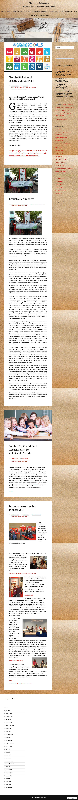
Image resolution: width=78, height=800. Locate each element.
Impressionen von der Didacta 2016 (22, 508)
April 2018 (8, 755)
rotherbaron (58, 193)
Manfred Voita (59, 140)
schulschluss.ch (59, 130)
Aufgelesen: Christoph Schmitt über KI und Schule (63, 66)
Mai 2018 (8, 752)
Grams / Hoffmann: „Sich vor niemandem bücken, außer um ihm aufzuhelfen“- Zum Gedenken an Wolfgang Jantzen (64, 94)
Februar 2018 (9, 761)
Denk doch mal (37, 484)
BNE (64, 110)
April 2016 (8, 781)
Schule (57, 119)
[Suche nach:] (64, 47)
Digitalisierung (65, 112)
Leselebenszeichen (60, 171)
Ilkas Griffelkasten (39, 3)
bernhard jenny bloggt (61, 190)
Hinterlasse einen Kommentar (19, 89)
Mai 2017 (8, 767)
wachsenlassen (59, 156)
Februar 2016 (9, 787)
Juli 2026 (8, 710)
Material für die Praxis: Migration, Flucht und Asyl (22, 573)
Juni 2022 (8, 719)
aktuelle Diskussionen (18, 11)
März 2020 (8, 731)
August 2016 (9, 775)
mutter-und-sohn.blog (61, 137)
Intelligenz (72, 116)
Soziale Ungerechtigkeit (63, 119)
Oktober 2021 (9, 722)
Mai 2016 (8, 778)
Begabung (65, 104)
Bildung (56, 107)
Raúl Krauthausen (60, 150)
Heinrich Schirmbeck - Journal (63, 174)
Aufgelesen (28, 11)
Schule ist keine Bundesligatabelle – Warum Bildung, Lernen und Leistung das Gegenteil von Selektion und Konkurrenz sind (64, 72)
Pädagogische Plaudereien (40, 11)
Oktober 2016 (9, 773)
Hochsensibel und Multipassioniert (60, 177)
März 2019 (8, 737)
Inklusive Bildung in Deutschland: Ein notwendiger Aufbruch (61, 80)
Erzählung (58, 113)
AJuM (10, 680)
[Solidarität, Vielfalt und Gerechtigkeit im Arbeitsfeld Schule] (28, 440)
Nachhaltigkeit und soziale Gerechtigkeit (21, 79)
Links (75, 11)
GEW (61, 113)
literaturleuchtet (59, 165)
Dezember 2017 (10, 764)
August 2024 (9, 713)
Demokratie (57, 112)
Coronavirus (68, 110)
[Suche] (72, 47)
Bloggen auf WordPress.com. (39, 797)
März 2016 (8, 784)
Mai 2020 (8, 728)
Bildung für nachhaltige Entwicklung (66, 107)
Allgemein (15, 460)
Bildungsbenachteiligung (60, 108)
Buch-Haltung (59, 153)
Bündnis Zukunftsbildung (16, 660)
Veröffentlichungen (44, 15)
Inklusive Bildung (67, 116)
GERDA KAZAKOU (60, 162)
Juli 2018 (8, 749)
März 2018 (8, 758)
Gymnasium (65, 113)
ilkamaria (25, 85)
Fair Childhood (29, 595)
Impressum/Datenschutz (63, 202)
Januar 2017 (9, 770)
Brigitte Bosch (59, 184)
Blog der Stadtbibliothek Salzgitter (64, 168)
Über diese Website (5, 11)
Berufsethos (70, 104)
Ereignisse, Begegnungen (66, 11)
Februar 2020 (9, 734)
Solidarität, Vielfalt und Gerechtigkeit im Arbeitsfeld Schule (23, 450)
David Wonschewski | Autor (62, 143)
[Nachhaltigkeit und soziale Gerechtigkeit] (28, 71)
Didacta (62, 112)
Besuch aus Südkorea (21, 199)
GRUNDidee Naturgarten (61, 159)
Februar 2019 (9, 740)
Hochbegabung (69, 113)
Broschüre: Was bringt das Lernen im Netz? (20, 684)
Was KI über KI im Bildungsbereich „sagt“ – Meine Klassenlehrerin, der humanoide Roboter (64, 86)
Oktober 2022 (9, 716)
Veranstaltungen (53, 11)
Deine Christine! (59, 187)
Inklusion (59, 116)
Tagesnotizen (34, 15)
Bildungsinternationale (59, 110)
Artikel (11, 491)
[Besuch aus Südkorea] (21, 192)
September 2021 (10, 725)
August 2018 (9, 746)
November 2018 (10, 743)
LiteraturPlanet (59, 181)
